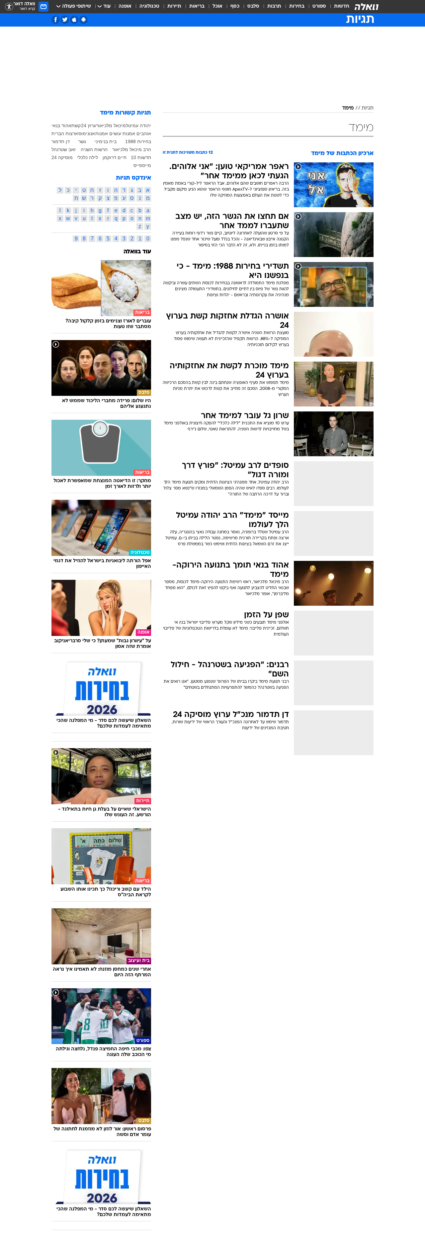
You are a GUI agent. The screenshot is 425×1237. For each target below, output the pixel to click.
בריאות (197, 6)
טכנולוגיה (149, 6)
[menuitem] (337, 6)
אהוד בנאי (61, 125)
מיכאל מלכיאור (111, 125)
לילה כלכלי (87, 157)
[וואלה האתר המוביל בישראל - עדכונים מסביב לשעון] (367, 6)
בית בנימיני (106, 141)
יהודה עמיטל (138, 125)
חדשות (341, 6)
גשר (82, 141)
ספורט (319, 6)
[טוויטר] (65, 20)
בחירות (296, 6)
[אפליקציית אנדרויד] (83, 20)
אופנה (125, 6)
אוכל (217, 6)
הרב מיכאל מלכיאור (131, 149)
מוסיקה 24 (62, 157)
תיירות (174, 6)
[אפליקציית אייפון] (74, 20)
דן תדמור (60, 141)
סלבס (253, 6)
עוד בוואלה (137, 252)
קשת (76, 125)
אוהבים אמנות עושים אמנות (123, 133)
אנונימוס (86, 133)
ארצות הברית (64, 133)
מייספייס (142, 165)
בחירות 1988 (138, 141)
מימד (348, 108)
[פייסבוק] (55, 20)
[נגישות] (9, 7)
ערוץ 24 (88, 125)
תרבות (274, 6)
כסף (234, 6)
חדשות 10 (141, 157)
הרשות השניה (94, 149)
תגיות (368, 108)
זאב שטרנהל (63, 149)
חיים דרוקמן (115, 157)
